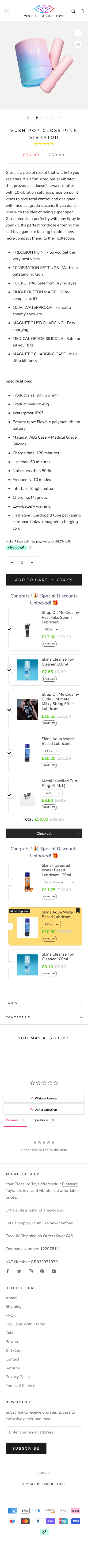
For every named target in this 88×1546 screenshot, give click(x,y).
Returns (13, 1368)
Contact (12, 1359)
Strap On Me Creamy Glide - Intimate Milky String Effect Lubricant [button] (60, 701)
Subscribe (26, 1448)
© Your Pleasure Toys (44, 1484)
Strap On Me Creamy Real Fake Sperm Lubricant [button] (60, 617)
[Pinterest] (42, 1271)
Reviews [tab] (12, 1120)
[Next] (60, 117)
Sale (9, 1333)
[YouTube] (54, 1271)
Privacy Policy (18, 1376)
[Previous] (28, 117)
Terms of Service (20, 1385)
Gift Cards (14, 1350)
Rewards (13, 1341)
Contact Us (18, 1017)
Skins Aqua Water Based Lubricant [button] (58, 741)
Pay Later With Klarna (25, 1324)
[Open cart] (82, 11)
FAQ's (11, 1003)
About (11, 1298)
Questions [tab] (41, 1120)
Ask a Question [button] (46, 1109)
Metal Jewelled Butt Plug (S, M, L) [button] (59, 783)
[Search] (73, 11)
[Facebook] (8, 1271)
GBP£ (42, 1472)
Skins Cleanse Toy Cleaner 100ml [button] (58, 662)
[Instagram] (31, 1271)
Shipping (14, 1306)
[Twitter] (19, 1271)
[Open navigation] (6, 11)
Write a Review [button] (46, 1098)
